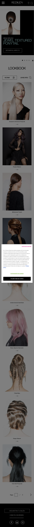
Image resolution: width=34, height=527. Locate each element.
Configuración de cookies (17, 273)
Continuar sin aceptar (26, 246)
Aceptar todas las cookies (17, 278)
